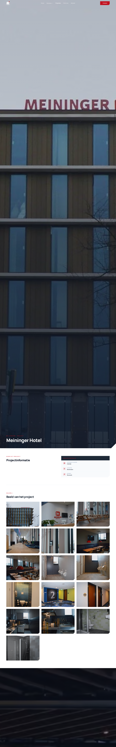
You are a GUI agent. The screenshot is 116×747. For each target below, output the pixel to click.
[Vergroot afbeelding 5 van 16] (58, 540)
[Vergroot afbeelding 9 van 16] (93, 567)
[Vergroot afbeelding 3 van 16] (93, 514)
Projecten (58, 3)
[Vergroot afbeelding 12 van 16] (93, 594)
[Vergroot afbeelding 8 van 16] (58, 567)
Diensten (49, 3)
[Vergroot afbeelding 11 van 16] (58, 594)
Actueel (73, 3)
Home (42, 3)
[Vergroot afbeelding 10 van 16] (23, 594)
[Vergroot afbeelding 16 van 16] (23, 648)
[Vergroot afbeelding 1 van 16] (23, 514)
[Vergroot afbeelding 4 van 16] (23, 540)
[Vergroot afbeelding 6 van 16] (93, 540)
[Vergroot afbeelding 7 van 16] (23, 567)
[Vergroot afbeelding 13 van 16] (23, 621)
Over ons (65, 3)
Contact (105, 3)
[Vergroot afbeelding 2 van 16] (58, 514)
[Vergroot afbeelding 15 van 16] (93, 621)
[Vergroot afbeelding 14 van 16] (58, 621)
